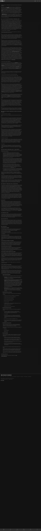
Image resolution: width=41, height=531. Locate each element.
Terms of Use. (13, 59)
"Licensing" (2, 91)
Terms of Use (17, 66)
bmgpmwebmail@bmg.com (15, 51)
